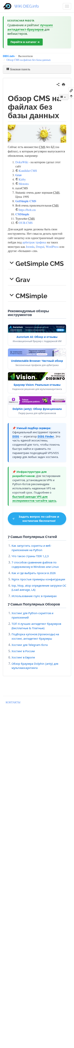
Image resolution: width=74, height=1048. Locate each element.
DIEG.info (9, 56)
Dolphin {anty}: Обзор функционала (37, 409)
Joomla (30, 247)
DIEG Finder (46, 436)
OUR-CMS (26, 223)
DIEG (15, 436)
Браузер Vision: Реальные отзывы (37, 385)
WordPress (52, 247)
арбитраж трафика (34, 242)
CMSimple (22, 214)
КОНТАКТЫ (13, 702)
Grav (18, 175)
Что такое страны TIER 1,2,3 (30, 556)
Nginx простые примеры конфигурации (38, 579)
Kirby (22, 179)
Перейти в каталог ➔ (25, 42)
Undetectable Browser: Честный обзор (37, 361)
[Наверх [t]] (71, 96)
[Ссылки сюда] (71, 90)
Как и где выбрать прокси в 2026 (34, 573)
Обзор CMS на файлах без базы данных (28, 60)
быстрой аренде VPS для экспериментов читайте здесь (34, 499)
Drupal (40, 247)
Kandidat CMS (28, 171)
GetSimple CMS (25, 201)
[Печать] (63, 84)
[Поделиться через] (58, 84)
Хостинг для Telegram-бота (30, 645)
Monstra (24, 184)
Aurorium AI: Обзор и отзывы (37, 337)
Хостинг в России (23, 651)
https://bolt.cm (27, 210)
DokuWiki (21, 162)
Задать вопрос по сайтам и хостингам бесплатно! (39, 518)
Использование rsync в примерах (34, 596)
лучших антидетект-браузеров (30, 27)
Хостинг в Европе (23, 657)
